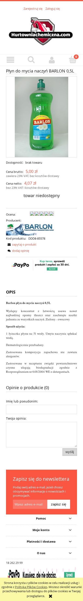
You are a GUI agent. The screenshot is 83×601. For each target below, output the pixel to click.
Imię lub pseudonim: (22, 401)
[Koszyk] (72, 59)
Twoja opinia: (16, 418)
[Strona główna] (41, 30)
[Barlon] (30, 229)
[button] (10, 59)
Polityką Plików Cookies (31, 587)
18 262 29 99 (14, 563)
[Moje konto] (52, 59)
